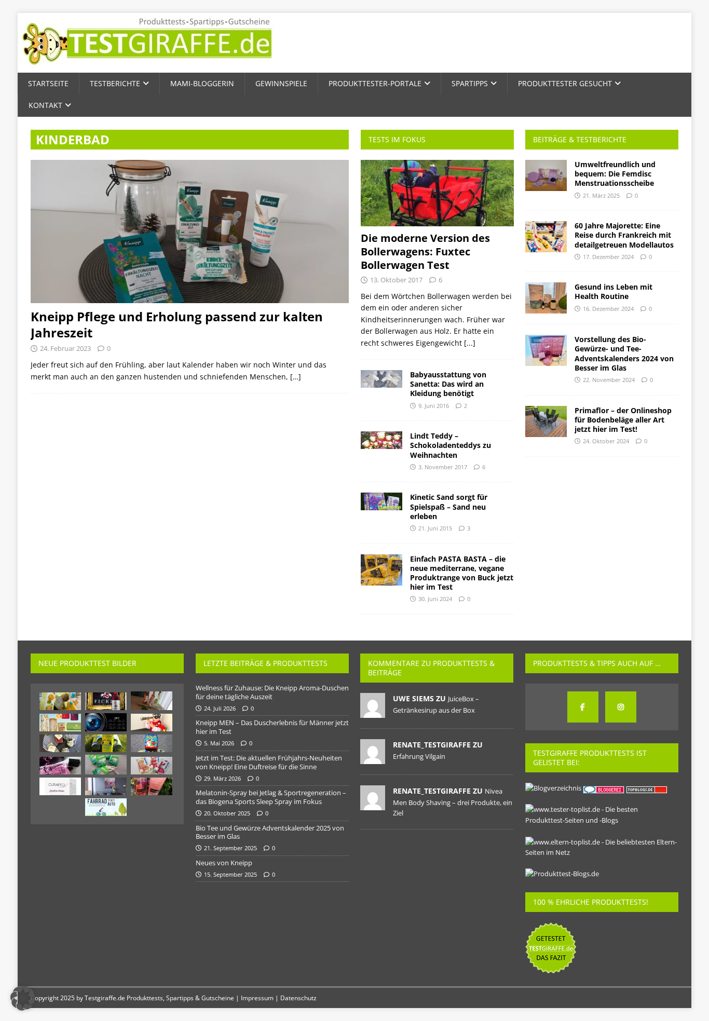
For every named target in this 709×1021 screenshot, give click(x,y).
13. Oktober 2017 (396, 279)
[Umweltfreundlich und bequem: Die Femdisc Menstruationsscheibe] (546, 175)
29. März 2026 (222, 778)
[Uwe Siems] (372, 712)
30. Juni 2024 (435, 599)
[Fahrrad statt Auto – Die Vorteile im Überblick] (106, 807)
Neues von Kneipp (224, 862)
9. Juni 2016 (433, 406)
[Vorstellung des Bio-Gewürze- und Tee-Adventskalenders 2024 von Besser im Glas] (546, 350)
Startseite (48, 83)
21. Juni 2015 (435, 528)
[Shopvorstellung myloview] (106, 786)
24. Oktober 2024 (606, 441)
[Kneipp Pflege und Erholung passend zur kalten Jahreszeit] (190, 231)
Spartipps (470, 83)
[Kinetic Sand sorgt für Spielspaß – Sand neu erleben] (381, 501)
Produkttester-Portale (375, 83)
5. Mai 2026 (219, 743)
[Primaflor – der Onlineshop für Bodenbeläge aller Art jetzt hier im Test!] (546, 421)
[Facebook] (582, 707)
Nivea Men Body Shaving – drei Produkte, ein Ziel (452, 802)
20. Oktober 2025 (227, 813)
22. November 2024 (609, 380)
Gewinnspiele (281, 83)
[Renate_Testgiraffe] (372, 758)
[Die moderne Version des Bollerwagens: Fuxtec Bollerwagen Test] (437, 193)
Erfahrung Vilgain (419, 756)
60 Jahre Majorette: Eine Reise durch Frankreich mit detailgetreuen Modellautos (624, 235)
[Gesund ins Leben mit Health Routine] (546, 298)
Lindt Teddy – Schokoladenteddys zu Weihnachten (450, 445)
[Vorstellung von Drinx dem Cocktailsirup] (151, 700)
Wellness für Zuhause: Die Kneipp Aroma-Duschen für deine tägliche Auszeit (272, 692)
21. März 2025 (601, 195)
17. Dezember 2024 (608, 257)
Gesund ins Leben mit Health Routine (613, 291)
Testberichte (115, 83)
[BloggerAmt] (553, 788)
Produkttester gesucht (565, 83)
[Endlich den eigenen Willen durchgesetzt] (106, 722)
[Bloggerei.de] (604, 788)
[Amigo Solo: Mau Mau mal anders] (151, 743)
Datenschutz (298, 997)
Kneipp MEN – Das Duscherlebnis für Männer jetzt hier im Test (272, 727)
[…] (295, 377)
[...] (469, 343)
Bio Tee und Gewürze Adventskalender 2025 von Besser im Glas (270, 832)
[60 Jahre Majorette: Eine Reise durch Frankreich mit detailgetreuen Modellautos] (546, 236)
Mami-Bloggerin (202, 83)
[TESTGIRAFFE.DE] (147, 67)
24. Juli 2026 (220, 708)
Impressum (257, 997)
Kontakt (45, 105)
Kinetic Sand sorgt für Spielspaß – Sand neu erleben (448, 506)
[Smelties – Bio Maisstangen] (106, 764)
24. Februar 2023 (65, 348)
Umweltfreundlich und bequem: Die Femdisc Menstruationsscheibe (615, 173)
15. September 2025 (230, 874)
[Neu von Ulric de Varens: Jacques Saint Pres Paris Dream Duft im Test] (60, 765)
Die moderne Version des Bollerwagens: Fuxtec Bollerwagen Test (425, 251)
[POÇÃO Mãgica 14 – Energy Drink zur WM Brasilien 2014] (106, 743)
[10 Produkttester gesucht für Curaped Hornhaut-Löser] (60, 786)
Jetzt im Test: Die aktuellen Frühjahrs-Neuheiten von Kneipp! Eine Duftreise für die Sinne (269, 762)
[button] (23, 998)
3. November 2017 (442, 467)
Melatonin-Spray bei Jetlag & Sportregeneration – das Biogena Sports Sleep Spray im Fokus (271, 797)
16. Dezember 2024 (608, 308)
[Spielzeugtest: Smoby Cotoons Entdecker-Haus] (60, 701)
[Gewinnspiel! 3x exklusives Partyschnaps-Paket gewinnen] (106, 701)
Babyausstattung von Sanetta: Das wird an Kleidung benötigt (448, 384)
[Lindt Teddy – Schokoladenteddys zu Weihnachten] (381, 440)
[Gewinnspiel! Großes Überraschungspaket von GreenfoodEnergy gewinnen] (60, 722)
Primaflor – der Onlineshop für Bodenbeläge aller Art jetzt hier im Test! (623, 419)
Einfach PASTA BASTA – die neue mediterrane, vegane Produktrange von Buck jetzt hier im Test (461, 573)
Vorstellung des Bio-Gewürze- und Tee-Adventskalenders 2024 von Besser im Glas (624, 353)
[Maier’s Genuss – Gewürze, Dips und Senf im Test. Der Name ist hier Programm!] (60, 743)
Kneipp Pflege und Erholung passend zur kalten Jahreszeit (177, 324)
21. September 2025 (230, 848)
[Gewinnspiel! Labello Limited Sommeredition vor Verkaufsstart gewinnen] (151, 765)
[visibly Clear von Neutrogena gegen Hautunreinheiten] (151, 786)
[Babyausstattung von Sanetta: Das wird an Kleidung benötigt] (381, 379)
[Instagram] (620, 707)
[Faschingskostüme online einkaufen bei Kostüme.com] (151, 722)
